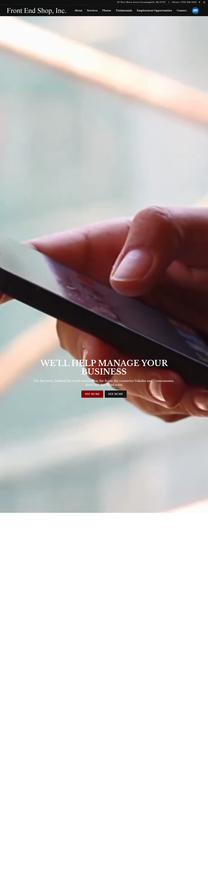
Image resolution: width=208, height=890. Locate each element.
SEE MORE (92, 394)
